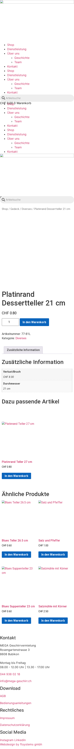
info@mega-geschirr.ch (15, 681)
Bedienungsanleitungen (15, 703)
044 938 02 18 (10, 674)
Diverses (27, 209)
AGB (3, 696)
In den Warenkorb (34, 322)
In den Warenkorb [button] (16, 476)
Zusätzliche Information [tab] (23, 350)
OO (4, 106)
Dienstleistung (16, 49)
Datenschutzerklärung (15, 725)
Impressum (7, 718)
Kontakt (12, 66)
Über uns (13, 53)
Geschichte (21, 58)
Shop (10, 45)
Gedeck (14, 209)
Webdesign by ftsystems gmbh (21, 744)
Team (18, 62)
